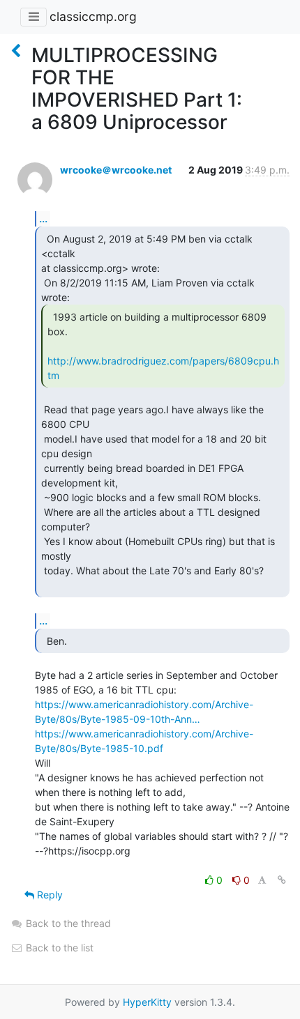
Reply (48, 895)
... (43, 218)
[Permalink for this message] (282, 880)
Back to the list (58, 947)
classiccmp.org (93, 16)
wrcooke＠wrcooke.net (116, 170)
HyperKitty (147, 1002)
